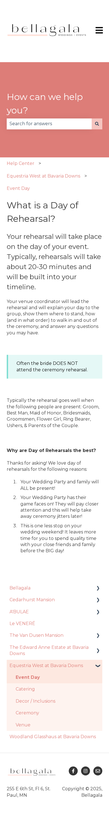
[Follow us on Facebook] (73, 770)
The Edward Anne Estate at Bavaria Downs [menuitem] (49, 650)
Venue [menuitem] (23, 725)
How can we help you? (45, 103)
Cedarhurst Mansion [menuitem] (32, 599)
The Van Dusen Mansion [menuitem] (36, 635)
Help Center (20, 163)
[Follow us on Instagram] (85, 770)
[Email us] (97, 770)
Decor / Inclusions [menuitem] (35, 701)
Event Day (18, 188)
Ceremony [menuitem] (27, 713)
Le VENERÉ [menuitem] (22, 623)
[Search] (97, 123)
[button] (97, 588)
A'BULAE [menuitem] (19, 611)
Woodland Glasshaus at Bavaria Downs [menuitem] (53, 736)
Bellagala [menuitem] (20, 588)
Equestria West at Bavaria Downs (43, 176)
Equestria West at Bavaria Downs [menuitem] (46, 665)
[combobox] (49, 123)
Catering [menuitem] (25, 689)
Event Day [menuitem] (28, 677)
